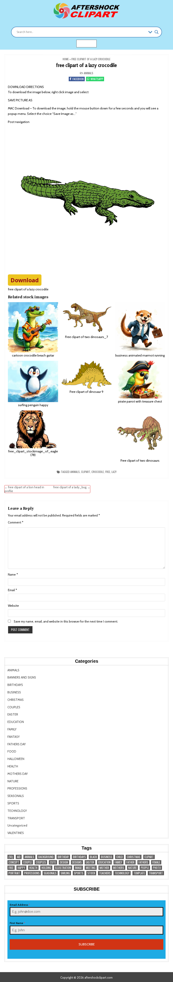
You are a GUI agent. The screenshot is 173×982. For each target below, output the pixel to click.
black (93, 857)
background (46, 857)
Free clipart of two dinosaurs (140, 461)
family (118, 862)
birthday (63, 857)
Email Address (20, 904)
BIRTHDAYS (15, 685)
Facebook (78, 79)
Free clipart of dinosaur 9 (86, 392)
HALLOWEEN (15, 759)
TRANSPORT (16, 818)
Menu (89, 44)
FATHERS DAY (16, 744)
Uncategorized (17, 825)
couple (27, 862)
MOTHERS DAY (17, 774)
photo (157, 868)
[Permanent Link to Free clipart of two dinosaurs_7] (86, 318)
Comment (15, 522)
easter (90, 862)
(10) (11, 857)
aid (18, 857)
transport (156, 873)
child (119, 857)
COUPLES (13, 707)
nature (132, 868)
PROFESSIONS (17, 788)
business (106, 857)
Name (13, 574)
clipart (85, 472)
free (107, 472)
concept (14, 862)
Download (25, 280)
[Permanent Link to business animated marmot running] (140, 327)
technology (122, 873)
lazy (114, 472)
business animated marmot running (140, 355)
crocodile (97, 472)
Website (13, 605)
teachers (105, 873)
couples (41, 862)
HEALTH (12, 766)
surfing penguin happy (33, 405)
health (33, 868)
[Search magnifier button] (156, 32)
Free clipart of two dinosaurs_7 (86, 337)
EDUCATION (15, 722)
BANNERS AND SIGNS (21, 677)
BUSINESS (14, 692)
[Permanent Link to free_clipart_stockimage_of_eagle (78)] (33, 429)
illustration (63, 868)
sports (78, 873)
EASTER (12, 714)
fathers (143, 862)
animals (75, 472)
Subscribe (87, 944)
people (145, 868)
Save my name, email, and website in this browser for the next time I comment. (66, 621)
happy (21, 868)
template (139, 873)
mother (104, 868)
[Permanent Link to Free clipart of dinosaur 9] (86, 375)
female (156, 862)
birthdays (79, 857)
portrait (14, 873)
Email (12, 590)
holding (46, 868)
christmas (133, 857)
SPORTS (13, 803)
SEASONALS (15, 796)
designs (77, 862)
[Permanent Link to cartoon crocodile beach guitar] (33, 327)
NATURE (12, 781)
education (104, 862)
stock (91, 873)
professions (32, 873)
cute (53, 862)
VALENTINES (15, 833)
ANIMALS (88, 73)
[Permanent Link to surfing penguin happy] (33, 381)
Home (66, 59)
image (78, 868)
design (64, 862)
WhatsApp (97, 79)
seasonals (50, 873)
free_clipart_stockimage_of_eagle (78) (33, 453)
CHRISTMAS (15, 700)
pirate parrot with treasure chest (140, 401)
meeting (91, 868)
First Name (17, 923)
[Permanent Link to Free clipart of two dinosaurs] (140, 434)
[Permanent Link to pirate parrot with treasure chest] (140, 379)
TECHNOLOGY (17, 811)
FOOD (11, 751)
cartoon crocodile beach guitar (33, 355)
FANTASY (13, 737)
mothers (118, 868)
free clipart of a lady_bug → (71, 487)
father (130, 862)
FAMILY (11, 729)
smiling (65, 873)
